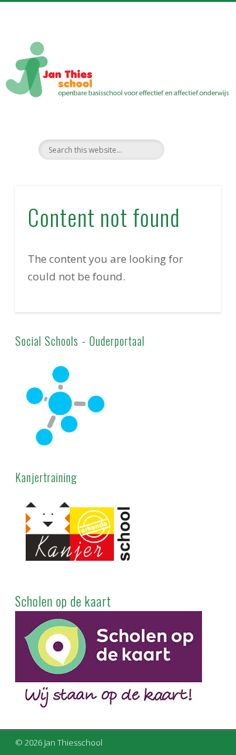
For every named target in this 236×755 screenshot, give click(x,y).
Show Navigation (190, 112)
